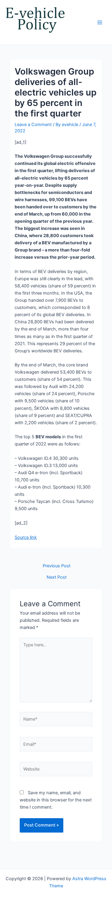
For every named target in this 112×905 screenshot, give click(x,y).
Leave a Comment (33, 124)
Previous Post (56, 566)
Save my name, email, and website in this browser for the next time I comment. (56, 800)
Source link (26, 537)
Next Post (57, 577)
